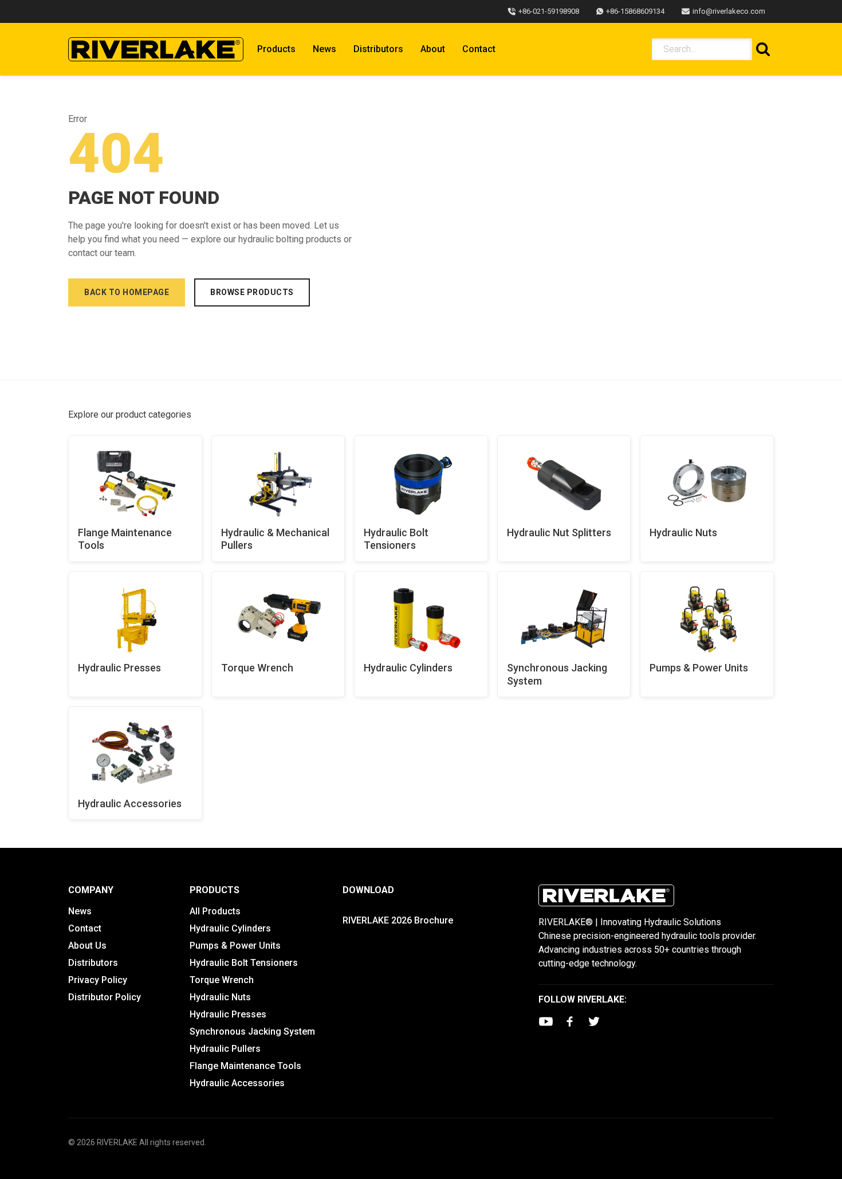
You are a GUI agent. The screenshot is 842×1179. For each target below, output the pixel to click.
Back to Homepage (126, 292)
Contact (478, 49)
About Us (87, 945)
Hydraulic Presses (119, 668)
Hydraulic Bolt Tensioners (396, 539)
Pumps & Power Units (699, 668)
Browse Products (252, 292)
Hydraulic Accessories (130, 803)
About (432, 49)
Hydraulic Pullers (225, 1048)
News (324, 49)
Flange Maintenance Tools (125, 539)
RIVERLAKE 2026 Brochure (398, 920)
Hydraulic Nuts (683, 532)
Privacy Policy (97, 979)
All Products (215, 911)
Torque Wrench (257, 668)
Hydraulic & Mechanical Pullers (275, 539)
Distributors (378, 49)
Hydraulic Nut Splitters (559, 532)
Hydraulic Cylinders (408, 668)
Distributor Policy (104, 997)
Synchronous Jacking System (557, 674)
